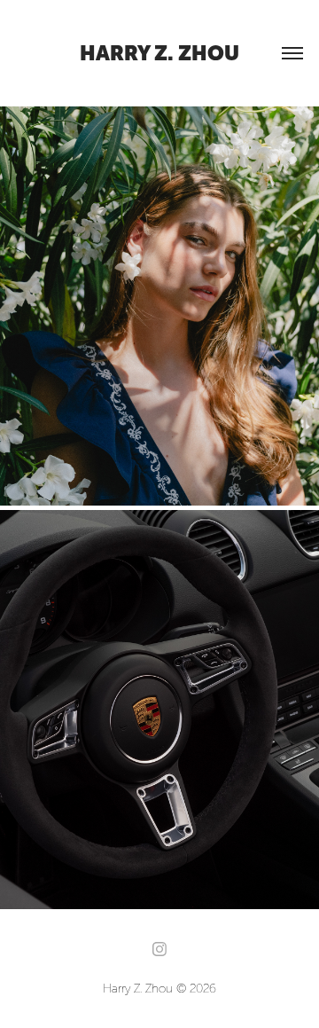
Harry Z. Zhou (159, 53)
